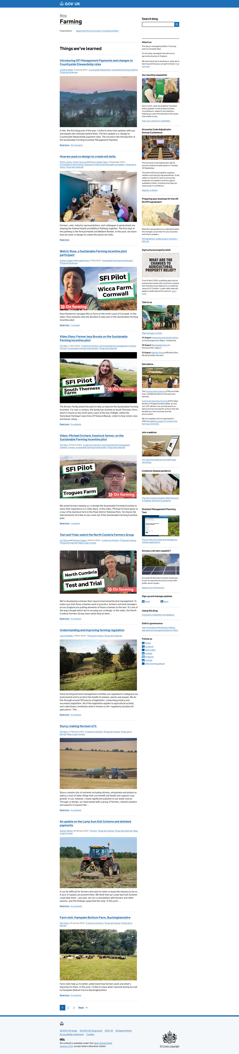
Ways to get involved (87, 543)
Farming (71, 21)
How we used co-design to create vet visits (88, 156)
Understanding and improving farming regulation (92, 630)
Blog (63, 15)
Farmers (63, 348)
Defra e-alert (150, 650)
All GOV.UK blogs (68, 1030)
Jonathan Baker (66, 70)
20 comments (77, 145)
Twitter (148, 643)
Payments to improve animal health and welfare (104, 164)
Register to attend (149, 190)
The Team (64, 346)
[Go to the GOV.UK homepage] (70, 3)
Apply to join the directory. (153, 587)
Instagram (149, 657)
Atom (166, 601)
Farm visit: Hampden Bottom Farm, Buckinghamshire (95, 917)
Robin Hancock (80, 162)
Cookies (90, 1034)
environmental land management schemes (118, 346)
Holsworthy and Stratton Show (165, 337)
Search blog (150, 19)
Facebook (149, 646)
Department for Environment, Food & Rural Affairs (97, 31)
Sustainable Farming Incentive (124, 70)
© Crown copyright (169, 1046)
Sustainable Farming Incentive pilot (117, 260)
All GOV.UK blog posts (91, 1030)
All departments (123, 1030)
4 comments (76, 619)
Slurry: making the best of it (78, 726)
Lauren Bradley (66, 636)
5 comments (76, 424)
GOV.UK (109, 1030)
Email (147, 601)
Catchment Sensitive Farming (155, 401)
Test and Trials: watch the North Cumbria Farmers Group (97, 535)
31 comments (76, 906)
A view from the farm (90, 346)
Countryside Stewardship (100, 70)
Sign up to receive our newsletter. (156, 121)
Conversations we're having (72, 164)
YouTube (148, 660)
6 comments (76, 995)
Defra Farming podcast (155, 663)
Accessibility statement (72, 1034)
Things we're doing (128, 540)
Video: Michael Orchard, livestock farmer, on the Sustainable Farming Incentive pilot (92, 437)
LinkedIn (148, 653)
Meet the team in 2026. (152, 333)
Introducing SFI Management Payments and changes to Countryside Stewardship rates (96, 62)
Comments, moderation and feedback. (158, 615)
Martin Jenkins (66, 162)
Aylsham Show (157, 352)
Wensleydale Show (160, 345)
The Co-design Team (99, 162)
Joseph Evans (83, 260)
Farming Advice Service (155, 391)
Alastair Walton (66, 831)
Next (81, 1007)
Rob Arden (64, 923)
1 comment (75, 325)
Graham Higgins (67, 260)
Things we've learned (69, 72)
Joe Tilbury (64, 540)
